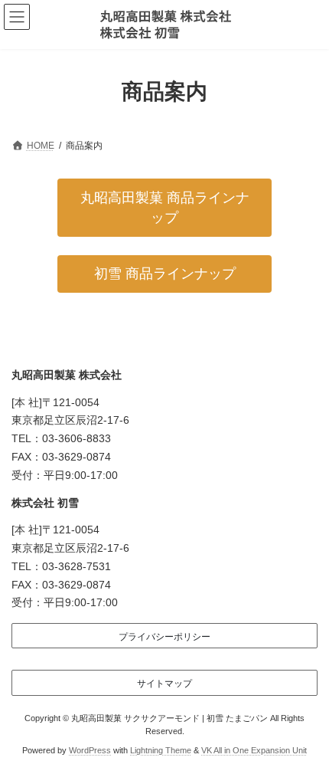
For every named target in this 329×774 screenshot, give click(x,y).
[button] (164, 208)
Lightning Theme (160, 750)
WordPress (90, 750)
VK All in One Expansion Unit (254, 750)
